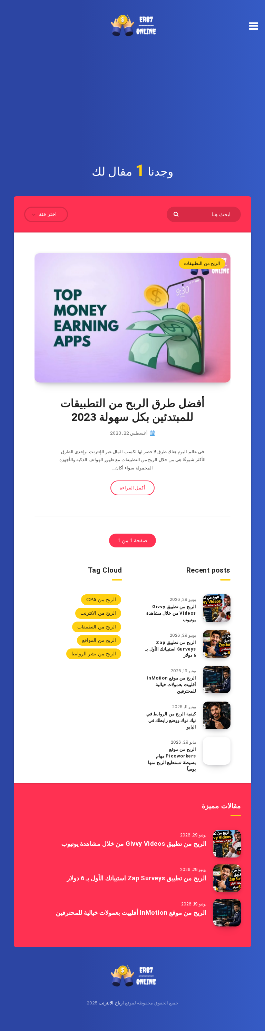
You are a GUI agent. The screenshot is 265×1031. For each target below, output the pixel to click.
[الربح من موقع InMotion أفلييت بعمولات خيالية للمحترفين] (216, 679)
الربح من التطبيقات (202, 263)
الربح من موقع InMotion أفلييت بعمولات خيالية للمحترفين (171, 684)
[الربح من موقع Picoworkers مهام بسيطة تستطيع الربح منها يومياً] (216, 751)
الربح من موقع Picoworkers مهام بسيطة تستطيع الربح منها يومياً (172, 759)
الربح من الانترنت (98, 612)
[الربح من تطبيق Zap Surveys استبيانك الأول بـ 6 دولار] (216, 644)
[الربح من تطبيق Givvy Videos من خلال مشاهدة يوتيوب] (216, 608)
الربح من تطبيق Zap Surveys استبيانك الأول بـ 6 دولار (170, 649)
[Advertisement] (132, 95)
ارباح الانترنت (111, 1003)
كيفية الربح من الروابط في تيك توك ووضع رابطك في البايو (171, 720)
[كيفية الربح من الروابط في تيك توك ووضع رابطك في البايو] (216, 715)
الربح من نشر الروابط (93, 653)
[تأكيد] (177, 213)
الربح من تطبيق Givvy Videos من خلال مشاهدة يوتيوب (171, 613)
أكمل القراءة (132, 487)
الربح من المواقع (99, 640)
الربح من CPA (101, 599)
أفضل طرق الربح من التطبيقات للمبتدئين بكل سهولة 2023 (132, 410)
